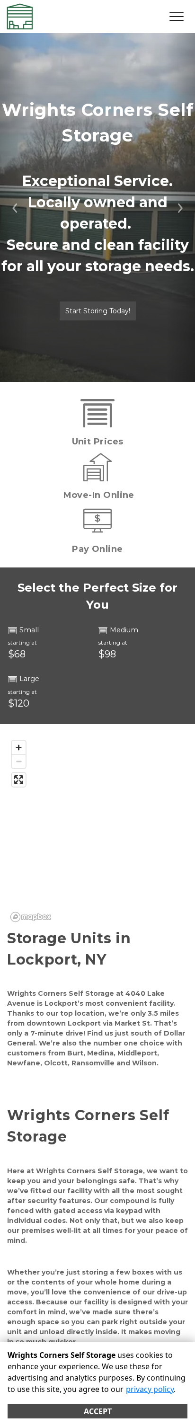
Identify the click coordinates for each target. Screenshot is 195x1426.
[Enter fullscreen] (19, 780)
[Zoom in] (19, 747)
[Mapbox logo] (31, 917)
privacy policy (150, 1389)
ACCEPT (98, 1411)
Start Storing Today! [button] (97, 311)
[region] (97, 830)
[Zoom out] (19, 761)
